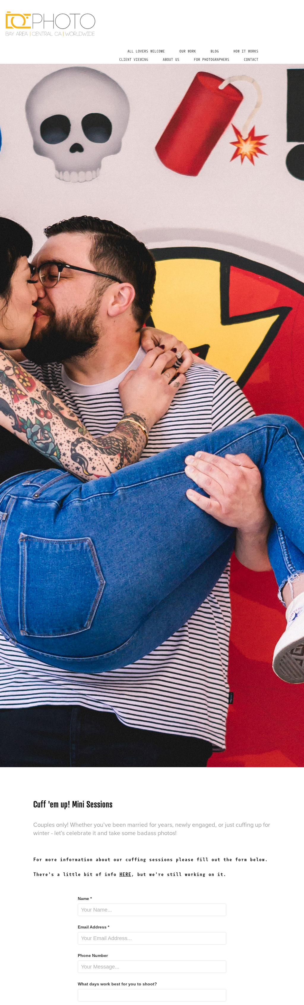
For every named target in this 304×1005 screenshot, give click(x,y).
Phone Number (93, 955)
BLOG (214, 51)
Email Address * (93, 927)
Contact (251, 60)
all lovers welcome (146, 51)
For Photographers (211, 60)
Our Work (187, 51)
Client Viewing (133, 60)
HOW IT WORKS (245, 51)
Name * (85, 898)
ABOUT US (171, 60)
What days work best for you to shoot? (117, 984)
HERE (125, 874)
